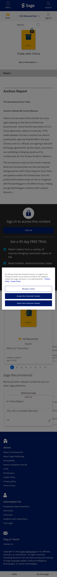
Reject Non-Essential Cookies (28, 303)
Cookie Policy (16, 281)
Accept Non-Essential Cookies (28, 296)
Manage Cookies (28, 289)
